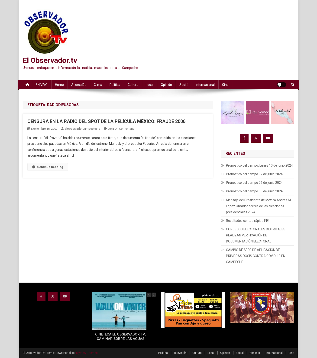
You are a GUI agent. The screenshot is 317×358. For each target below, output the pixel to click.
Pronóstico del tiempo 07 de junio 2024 (254, 174)
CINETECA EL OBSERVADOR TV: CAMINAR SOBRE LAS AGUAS (120, 336)
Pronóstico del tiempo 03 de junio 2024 (254, 191)
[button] (154, 295)
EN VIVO (42, 85)
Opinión (166, 85)
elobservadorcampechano (82, 128)
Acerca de (78, 85)
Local (149, 85)
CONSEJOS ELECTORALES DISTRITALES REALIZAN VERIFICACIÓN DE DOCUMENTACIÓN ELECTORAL (255, 235)
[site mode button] (281, 84)
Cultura (133, 85)
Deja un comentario (121, 128)
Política (115, 85)
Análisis (254, 353)
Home (59, 85)
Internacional (205, 85)
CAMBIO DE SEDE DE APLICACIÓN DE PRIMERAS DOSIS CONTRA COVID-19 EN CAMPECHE (255, 256)
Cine (225, 85)
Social (183, 85)
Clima (98, 85)
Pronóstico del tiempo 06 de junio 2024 (254, 182)
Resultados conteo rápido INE (247, 221)
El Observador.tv (50, 60)
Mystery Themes (87, 353)
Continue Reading (50, 167)
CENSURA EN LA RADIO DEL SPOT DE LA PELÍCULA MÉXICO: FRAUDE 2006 (106, 121)
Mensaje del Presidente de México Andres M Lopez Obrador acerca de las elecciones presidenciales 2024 (258, 206)
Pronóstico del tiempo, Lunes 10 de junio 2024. (260, 165)
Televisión (180, 353)
